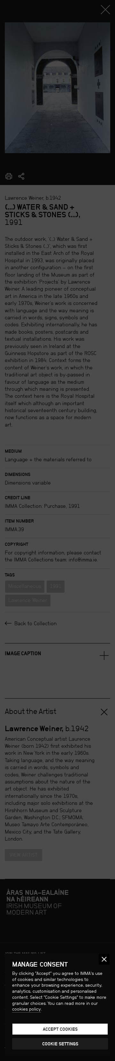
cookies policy (26, 1009)
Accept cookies (60, 1029)
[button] (104, 959)
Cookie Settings (60, 1043)
